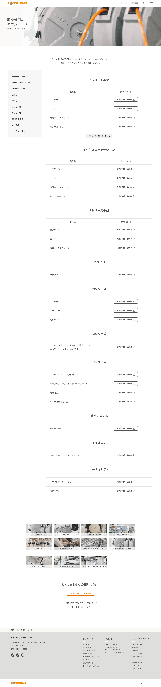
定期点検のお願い (89, 663)
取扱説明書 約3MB (124, 428)
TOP (12, 630)
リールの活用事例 (111, 644)
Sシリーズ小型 (18, 76)
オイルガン (17, 125)
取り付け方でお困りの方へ (91, 666)
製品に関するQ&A (89, 651)
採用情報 (135, 651)
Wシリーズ (16, 100)
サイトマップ (136, 665)
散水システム (18, 119)
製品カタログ (87, 647)
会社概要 (135, 647)
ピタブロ (16, 94)
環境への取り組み (138, 657)
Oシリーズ (16, 113)
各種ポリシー (136, 668)
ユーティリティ (18, 131)
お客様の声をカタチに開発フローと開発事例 (112, 648)
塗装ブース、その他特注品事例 (115, 653)
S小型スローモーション (22, 82)
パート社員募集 (137, 654)
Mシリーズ (16, 106)
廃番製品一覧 (87, 654)
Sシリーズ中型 (18, 88)
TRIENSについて (137, 644)
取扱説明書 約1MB (124, 401)
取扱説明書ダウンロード (91, 657)
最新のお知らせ (137, 662)
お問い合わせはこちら (78, 593)
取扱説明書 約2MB (124, 99)
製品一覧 (86, 644)
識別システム (87, 660)
